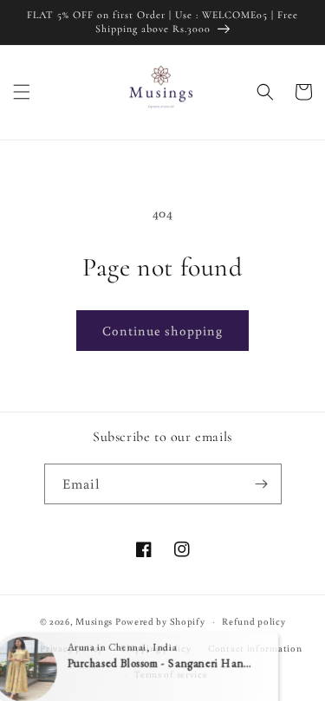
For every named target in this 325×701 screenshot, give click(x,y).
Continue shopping (162, 330)
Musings (94, 621)
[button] (22, 92)
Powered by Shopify (160, 621)
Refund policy (253, 621)
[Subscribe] (262, 484)
